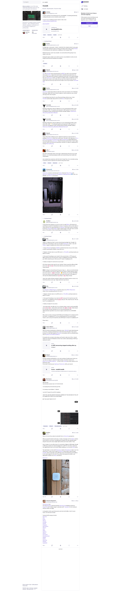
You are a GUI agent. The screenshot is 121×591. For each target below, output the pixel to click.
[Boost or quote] (52, 37)
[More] (77, 37)
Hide (61, 178)
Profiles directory (35, 584)
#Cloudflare (66, 252)
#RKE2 (68, 289)
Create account (89, 23)
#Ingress (44, 245)
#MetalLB (49, 247)
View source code (30, 589)
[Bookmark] (69, 37)
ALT (61, 211)
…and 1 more (65, 426)
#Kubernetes (66, 243)
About (30, 584)
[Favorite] (60, 37)
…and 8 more (59, 34)
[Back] (43, 2)
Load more (60, 549)
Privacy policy (25, 585)
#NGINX (58, 247)
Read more (45, 457)
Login (89, 26)
